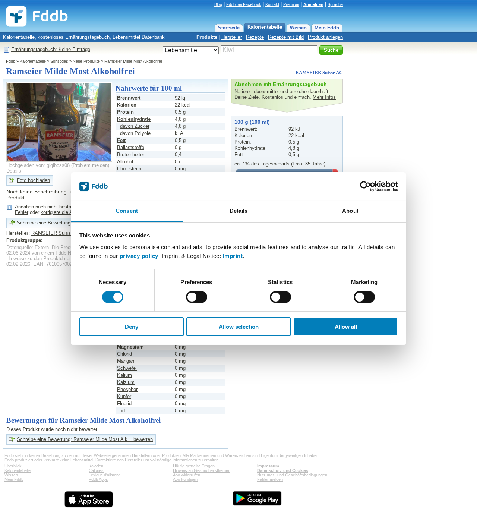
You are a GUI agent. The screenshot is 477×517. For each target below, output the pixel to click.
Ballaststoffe (130, 147)
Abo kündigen (185, 479)
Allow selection (239, 327)
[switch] (196, 297)
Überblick (13, 466)
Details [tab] (239, 211)
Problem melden (90, 165)
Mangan (125, 361)
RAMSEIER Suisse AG (319, 72)
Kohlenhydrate (134, 119)
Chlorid (124, 354)
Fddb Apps (98, 479)
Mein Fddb (327, 28)
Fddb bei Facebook (243, 4)
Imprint (233, 256)
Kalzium (126, 382)
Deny (131, 327)
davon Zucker (134, 126)
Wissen (298, 28)
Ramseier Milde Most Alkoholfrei (133, 61)
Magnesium (130, 347)
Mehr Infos (324, 97)
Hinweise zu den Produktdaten (39, 258)
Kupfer (124, 396)
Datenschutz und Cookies (282, 470)
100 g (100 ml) (252, 122)
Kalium (124, 375)
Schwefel (127, 368)
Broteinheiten (131, 154)
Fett (121, 140)
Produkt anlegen (325, 37)
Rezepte (255, 37)
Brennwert (128, 98)
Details (13, 171)
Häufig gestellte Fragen (194, 466)
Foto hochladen (33, 180)
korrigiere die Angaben (64, 212)
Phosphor (127, 389)
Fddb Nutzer (69, 253)
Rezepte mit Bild (286, 37)
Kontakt (272, 4)
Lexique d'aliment (104, 475)
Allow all (346, 327)
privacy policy (139, 256)
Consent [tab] (127, 211)
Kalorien (96, 466)
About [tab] (350, 211)
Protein (125, 112)
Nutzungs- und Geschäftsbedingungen (292, 475)
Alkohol (125, 161)
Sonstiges (59, 61)
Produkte (206, 37)
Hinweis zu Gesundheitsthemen (201, 470)
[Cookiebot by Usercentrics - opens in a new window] (365, 186)
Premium (291, 4)
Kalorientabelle (264, 27)
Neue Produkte (86, 61)
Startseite (229, 28)
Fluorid (124, 403)
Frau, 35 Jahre (308, 164)
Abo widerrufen (186, 475)
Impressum (268, 466)
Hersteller (231, 37)
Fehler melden (270, 479)
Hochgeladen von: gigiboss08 (38, 165)
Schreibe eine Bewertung (43, 223)
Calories (96, 470)
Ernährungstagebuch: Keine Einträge (50, 49)
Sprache (335, 4)
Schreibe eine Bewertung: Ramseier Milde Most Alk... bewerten (85, 439)
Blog (218, 4)
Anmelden (313, 4)
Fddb (10, 61)
